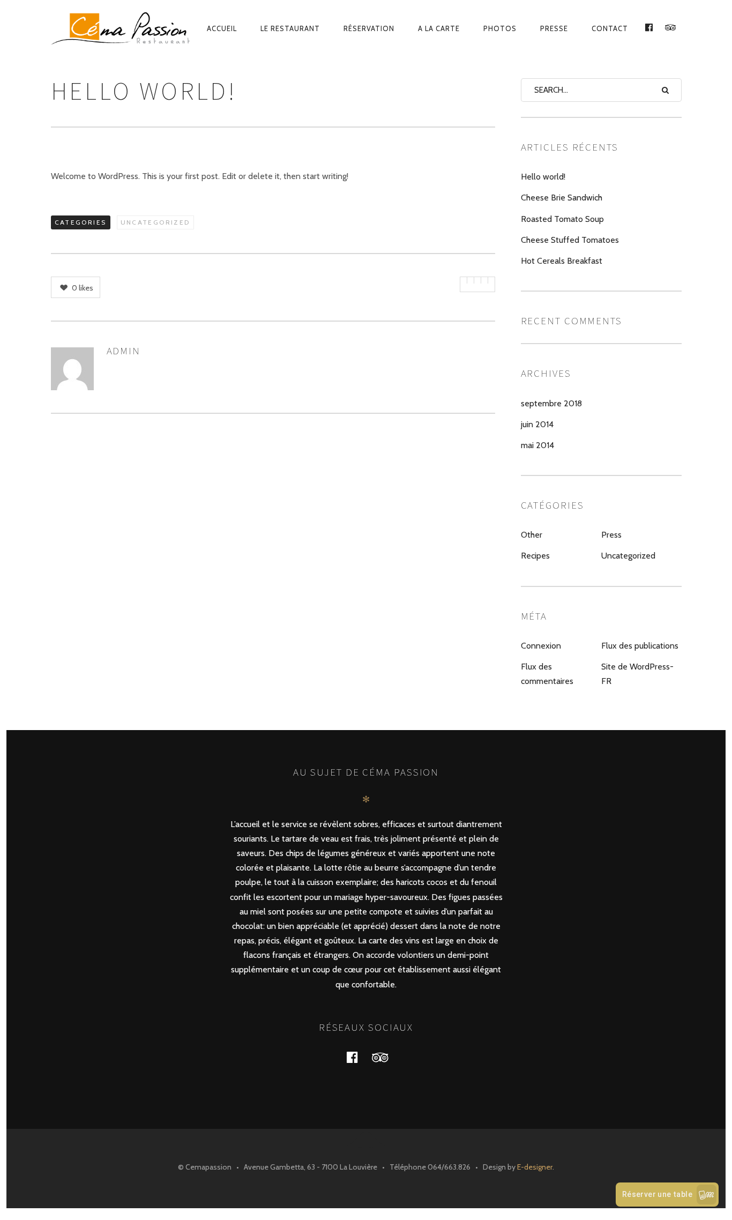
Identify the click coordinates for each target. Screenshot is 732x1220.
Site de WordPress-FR (637, 673)
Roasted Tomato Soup (562, 219)
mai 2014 (537, 445)
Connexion (541, 646)
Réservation (368, 28)
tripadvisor (386, 1057)
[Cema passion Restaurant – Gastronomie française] (121, 28)
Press (611, 535)
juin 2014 (537, 424)
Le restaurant (290, 28)
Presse (554, 28)
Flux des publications (639, 646)
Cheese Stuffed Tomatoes (570, 240)
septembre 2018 (551, 403)
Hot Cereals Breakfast (561, 261)
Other (531, 535)
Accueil (222, 28)
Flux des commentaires (547, 673)
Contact (610, 28)
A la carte (439, 28)
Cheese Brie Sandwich (561, 197)
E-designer (534, 1167)
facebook (358, 1057)
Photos (500, 28)
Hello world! (543, 177)
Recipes (535, 556)
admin (124, 350)
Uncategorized (155, 222)
